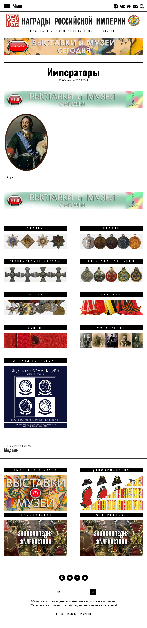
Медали (72, 613)
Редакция (86, 613)
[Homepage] (129, 6)
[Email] (135, 6)
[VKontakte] (122, 6)
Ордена (59, 613)
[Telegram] (116, 6)
